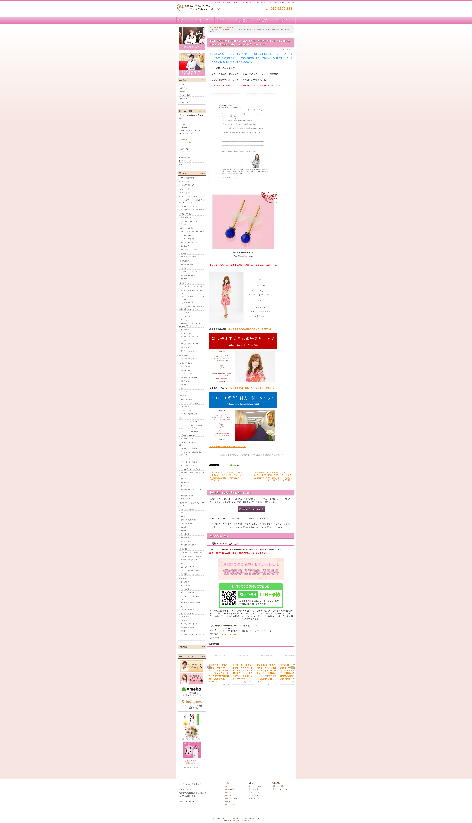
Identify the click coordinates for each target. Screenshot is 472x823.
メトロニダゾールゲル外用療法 (190, 469)
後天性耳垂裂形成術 (187, 399)
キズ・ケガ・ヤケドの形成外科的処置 (192, 231)
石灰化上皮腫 (185, 534)
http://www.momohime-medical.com (227, 447)
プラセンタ (184, 320)
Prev (209, 667)
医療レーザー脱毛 (186, 214)
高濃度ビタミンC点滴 (187, 351)
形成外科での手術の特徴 (188, 520)
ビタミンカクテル (186, 312)
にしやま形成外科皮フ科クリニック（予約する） (253, 388)
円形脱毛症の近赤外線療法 (189, 377)
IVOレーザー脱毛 (186, 217)
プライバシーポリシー (188, 161)
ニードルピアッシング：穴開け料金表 (192, 209)
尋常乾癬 (183, 384)
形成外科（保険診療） (187, 228)
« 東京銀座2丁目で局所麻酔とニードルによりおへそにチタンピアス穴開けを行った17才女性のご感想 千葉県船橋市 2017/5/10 (228, 476)
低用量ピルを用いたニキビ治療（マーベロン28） (191, 474)
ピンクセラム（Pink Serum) (189, 567)
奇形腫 (183, 516)
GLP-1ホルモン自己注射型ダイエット (192, 552)
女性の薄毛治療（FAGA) (188, 359)
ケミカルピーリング (187, 438)
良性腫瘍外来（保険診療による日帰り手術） (191, 504)
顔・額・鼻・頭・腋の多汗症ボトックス (191, 636)
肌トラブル (184, 391)
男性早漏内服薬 (185, 279)
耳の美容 (183, 396)
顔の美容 (183, 578)
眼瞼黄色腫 (184, 530)
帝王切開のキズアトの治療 (189, 249)
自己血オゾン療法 (186, 333)
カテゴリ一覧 (255, 798)
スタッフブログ (185, 193)
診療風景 (221, 20)
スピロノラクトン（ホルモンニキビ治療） (191, 443)
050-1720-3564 (229, 634)
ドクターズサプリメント (188, 303)
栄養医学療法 (185, 329)
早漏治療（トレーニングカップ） (191, 271)
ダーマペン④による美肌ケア (189, 448)
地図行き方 (262, 20)
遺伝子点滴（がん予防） (188, 347)
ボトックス (184, 606)
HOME (214, 27)
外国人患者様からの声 (187, 185)
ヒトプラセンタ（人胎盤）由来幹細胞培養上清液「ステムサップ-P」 (191, 308)
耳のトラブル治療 (186, 410)
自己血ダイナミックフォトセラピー (191, 336)
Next (292, 667)
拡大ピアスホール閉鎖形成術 (189, 403)
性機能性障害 (184, 261)
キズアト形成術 (185, 585)
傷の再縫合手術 (185, 246)
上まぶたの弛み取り (187, 613)
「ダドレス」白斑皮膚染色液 (189, 421)
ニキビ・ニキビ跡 (186, 374)
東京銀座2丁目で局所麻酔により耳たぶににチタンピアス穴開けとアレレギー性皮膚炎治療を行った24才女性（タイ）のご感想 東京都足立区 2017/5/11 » (274, 476)
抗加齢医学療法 (185, 283)
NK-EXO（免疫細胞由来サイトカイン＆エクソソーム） (191, 292)
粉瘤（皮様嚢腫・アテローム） (190, 537)
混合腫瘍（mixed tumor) (188, 527)
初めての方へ (231, 789)
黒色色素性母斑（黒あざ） (189, 545)
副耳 (182, 512)
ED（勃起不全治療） (187, 264)
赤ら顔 (183, 486)
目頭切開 (183, 631)
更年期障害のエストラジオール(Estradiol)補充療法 (189, 325)
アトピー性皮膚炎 (186, 366)
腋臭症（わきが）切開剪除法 (189, 256)
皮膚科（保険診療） (186, 363)
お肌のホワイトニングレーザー (190, 435)
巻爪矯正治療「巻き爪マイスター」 (191, 574)
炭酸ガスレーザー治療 (187, 627)
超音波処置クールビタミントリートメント (191, 491)
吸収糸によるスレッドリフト (189, 624)
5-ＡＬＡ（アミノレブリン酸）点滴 (191, 286)
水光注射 (183, 479)
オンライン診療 (185, 189)
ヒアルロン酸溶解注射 (187, 592)
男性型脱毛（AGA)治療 (188, 275)
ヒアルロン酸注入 (186, 589)
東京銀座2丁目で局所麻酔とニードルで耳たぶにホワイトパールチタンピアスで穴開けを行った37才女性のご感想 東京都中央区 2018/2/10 (219, 673)
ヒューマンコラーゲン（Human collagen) (189, 597)
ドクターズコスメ (186, 458)
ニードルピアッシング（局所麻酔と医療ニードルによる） (191, 201)
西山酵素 (183, 340)
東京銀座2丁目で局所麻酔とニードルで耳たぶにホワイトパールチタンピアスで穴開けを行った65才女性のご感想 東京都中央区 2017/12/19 (266, 673)
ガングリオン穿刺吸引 (187, 509)
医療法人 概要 (185, 157)
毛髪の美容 (184, 355)
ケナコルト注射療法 (187, 235)
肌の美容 (183, 418)
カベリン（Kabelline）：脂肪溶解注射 (192, 556)
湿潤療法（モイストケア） (189, 253)
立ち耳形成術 (185, 406)
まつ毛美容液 (185, 582)
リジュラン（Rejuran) (187, 609)
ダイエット (184, 563)
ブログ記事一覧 (256, 795)
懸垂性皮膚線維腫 (186, 523)
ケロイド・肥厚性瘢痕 (187, 239)
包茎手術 (183, 268)
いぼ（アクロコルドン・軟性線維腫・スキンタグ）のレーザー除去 (191, 427)
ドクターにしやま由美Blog (189, 196)
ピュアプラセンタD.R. (187, 316)
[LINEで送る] (235, 465)
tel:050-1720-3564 (280, 9)
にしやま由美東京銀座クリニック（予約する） (250, 329)
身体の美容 (184, 549)
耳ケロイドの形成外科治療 (189, 414)
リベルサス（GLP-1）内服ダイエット (192, 570)
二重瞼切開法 (185, 616)
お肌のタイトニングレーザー (189, 431)
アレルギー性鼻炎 (186, 370)
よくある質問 (255, 789)
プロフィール (284, 20)
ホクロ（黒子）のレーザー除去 (190, 602)
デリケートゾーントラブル (189, 242)
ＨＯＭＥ (183, 84)
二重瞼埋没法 (185, 620)
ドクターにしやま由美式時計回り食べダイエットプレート (191, 453)
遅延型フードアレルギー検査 (189, 344)
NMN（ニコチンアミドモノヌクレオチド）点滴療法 (191, 298)
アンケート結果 (244, 20)
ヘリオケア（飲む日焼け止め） (190, 462)
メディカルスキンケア (187, 465)
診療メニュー (203, 20)
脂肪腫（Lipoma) (186, 541)
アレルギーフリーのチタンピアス (191, 206)
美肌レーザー (185, 482)
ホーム (182, 20)
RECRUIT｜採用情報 (187, 178)
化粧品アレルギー (186, 381)
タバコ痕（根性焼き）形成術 (189, 560)
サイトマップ (185, 164)
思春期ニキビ (185, 388)
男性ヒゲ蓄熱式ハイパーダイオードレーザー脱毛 (191, 222)
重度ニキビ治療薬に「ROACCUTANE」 (186, 497)
